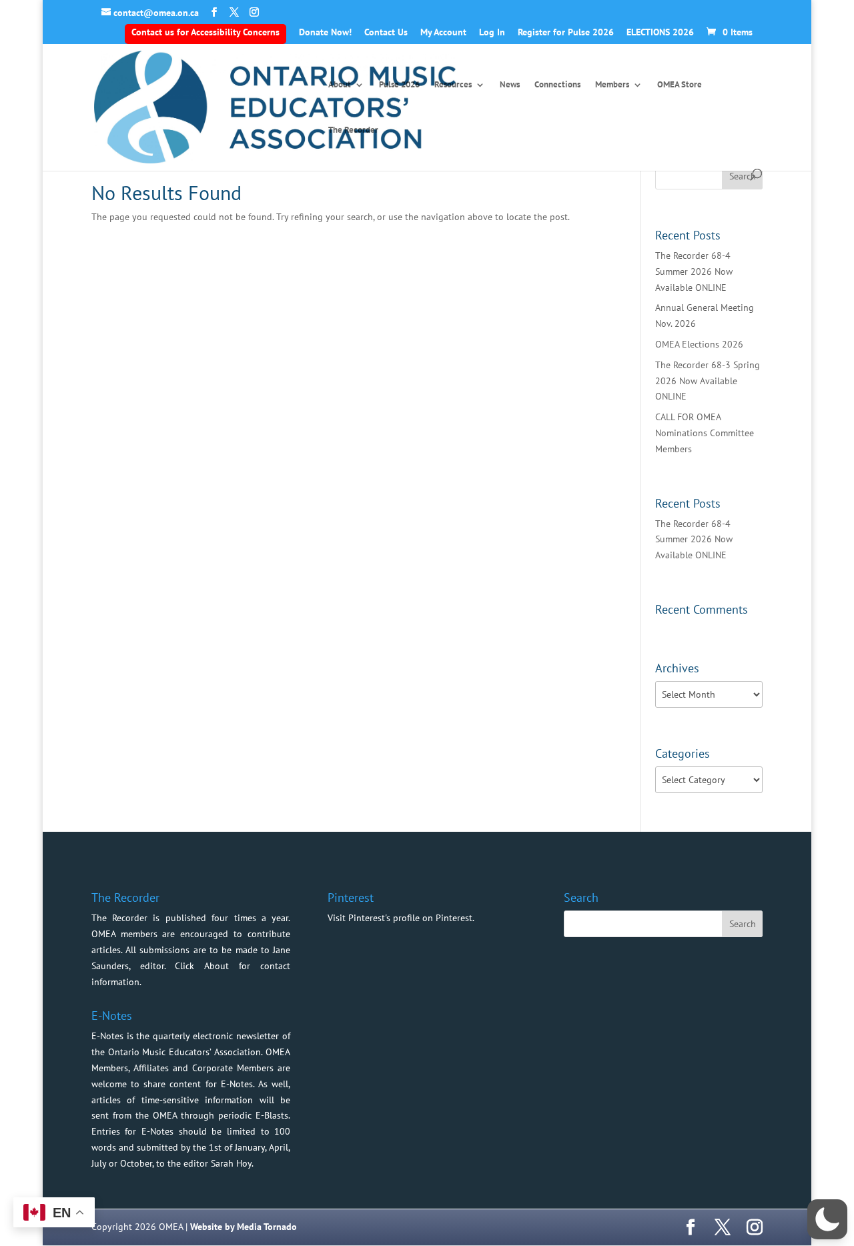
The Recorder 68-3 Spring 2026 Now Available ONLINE (707, 381)
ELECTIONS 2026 (660, 32)
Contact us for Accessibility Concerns (205, 32)
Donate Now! (325, 32)
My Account (443, 32)
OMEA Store (679, 85)
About (339, 85)
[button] (827, 1219)
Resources (453, 85)
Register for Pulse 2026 (566, 32)
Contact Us (386, 32)
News (510, 85)
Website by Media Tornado (243, 1227)
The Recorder (353, 130)
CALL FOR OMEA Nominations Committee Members (704, 433)
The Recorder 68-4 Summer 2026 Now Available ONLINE (694, 271)
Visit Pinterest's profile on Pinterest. (401, 918)
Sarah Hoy (231, 1163)
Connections (557, 85)
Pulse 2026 (399, 85)
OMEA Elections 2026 (699, 344)
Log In (492, 32)
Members (612, 85)
